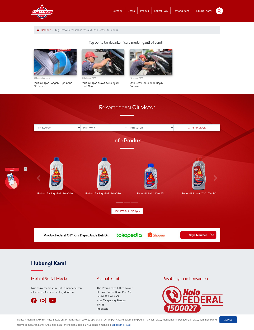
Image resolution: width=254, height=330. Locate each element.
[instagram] (44, 300)
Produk (144, 10)
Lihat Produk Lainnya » (127, 211)
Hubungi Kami (203, 10)
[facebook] (35, 300)
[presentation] (38, 178)
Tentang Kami (181, 10)
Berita (131, 10)
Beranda (117, 10)
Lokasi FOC (161, 10)
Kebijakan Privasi (121, 324)
